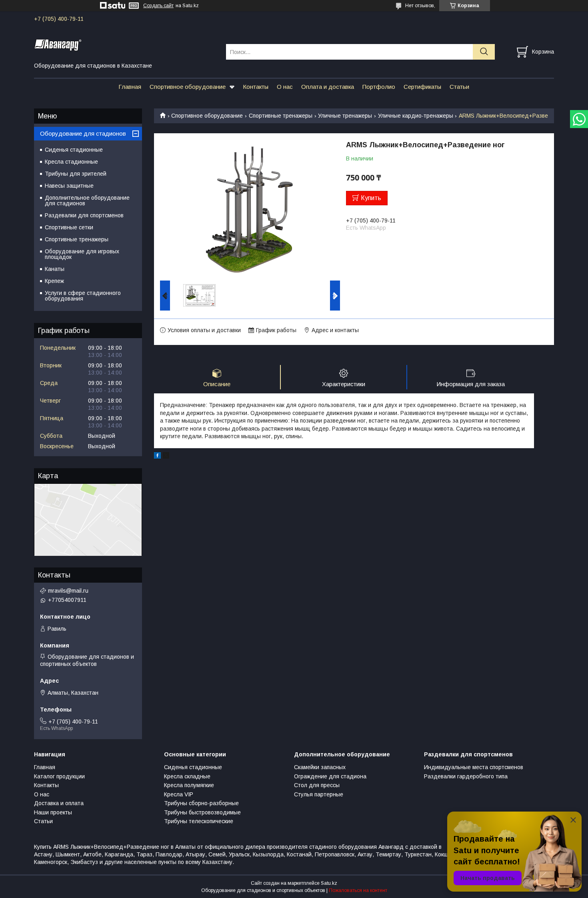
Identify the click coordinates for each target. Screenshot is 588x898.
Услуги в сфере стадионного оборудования (83, 296)
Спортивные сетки (69, 227)
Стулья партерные (318, 794)
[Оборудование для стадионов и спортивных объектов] (125, 44)
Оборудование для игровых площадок (82, 254)
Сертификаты (422, 86)
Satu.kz (329, 883)
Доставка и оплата (59, 803)
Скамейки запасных (320, 767)
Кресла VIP (178, 794)
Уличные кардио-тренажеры (415, 115)
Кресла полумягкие (189, 785)
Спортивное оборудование (188, 86)
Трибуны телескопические (198, 821)
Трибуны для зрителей (75, 173)
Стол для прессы (317, 785)
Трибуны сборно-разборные (201, 803)
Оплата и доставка (327, 86)
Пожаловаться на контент (358, 890)
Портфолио (378, 86)
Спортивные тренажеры (280, 115)
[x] (166, 456)
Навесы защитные (69, 185)
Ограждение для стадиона (330, 776)
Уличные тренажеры (345, 115)
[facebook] (157, 456)
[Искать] (484, 52)
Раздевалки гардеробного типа (466, 776)
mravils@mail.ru (68, 590)
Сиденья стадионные (74, 149)
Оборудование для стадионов (83, 133)
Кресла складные (187, 776)
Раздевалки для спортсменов (84, 215)
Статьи (459, 86)
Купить (371, 197)
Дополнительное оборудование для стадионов (87, 200)
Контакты (255, 86)
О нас (285, 86)
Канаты (54, 269)
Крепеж (54, 281)
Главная (129, 86)
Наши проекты (53, 812)
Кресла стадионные (71, 161)
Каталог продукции (59, 776)
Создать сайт (158, 5)
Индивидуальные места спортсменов (473, 767)
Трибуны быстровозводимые (202, 812)
